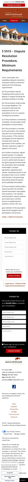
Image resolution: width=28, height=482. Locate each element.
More (23, 20)
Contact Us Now (14, 276)
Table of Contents (15, 217)
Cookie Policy (8, 434)
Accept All (10, 472)
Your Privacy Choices (13, 431)
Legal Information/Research (15, 286)
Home (5, 20)
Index (4, 217)
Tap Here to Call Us (14, 5)
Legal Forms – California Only (15, 283)
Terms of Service (14, 414)
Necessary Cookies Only (9, 477)
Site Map (14, 412)
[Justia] (14, 387)
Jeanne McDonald (20, 473)
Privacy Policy (14, 409)
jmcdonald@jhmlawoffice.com (13, 380)
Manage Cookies (19, 434)
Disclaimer (14, 406)
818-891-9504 (13, 375)
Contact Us (14, 20)
